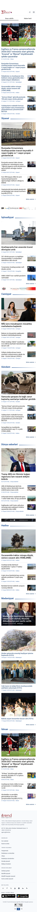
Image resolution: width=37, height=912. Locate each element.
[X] (11, 888)
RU (22, 909)
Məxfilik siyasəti (5, 873)
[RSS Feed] (26, 888)
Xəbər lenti (28, 18)
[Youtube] (15, 888)
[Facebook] (7, 888)
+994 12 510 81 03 (6, 830)
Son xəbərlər (4, 841)
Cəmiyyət (6, 294)
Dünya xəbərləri (9, 444)
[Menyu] (34, 12)
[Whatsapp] (3, 888)
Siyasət (5, 118)
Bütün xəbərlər (30, 199)
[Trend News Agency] (6, 816)
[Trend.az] (6, 12)
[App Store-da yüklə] (8, 896)
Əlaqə (3, 856)
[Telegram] (18, 888)
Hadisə (5, 525)
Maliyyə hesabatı (6, 864)
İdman (4, 729)
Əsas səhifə (9, 18)
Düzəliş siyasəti (5, 861)
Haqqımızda (4, 850)
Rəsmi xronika (5, 843)
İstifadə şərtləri (5, 871)
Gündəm (5, 367)
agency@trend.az (5, 832)
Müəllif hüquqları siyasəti (8, 876)
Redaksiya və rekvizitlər (7, 853)
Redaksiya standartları (7, 858)
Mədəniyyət (7, 598)
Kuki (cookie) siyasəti (7, 878)
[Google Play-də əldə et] (23, 896)
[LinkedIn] (22, 888)
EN (15, 909)
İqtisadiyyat (7, 217)
